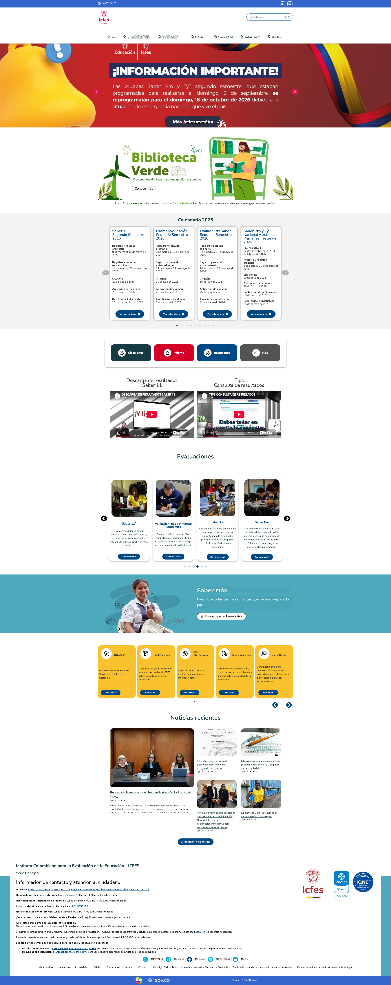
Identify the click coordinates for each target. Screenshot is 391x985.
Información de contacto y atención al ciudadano (68, 882)
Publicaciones (161, 655)
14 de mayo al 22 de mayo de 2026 (129, 267)
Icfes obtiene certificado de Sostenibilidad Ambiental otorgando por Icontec (212, 764)
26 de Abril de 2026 (257, 285)
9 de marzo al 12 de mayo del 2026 (173, 250)
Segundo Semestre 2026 (128, 234)
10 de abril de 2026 (254, 276)
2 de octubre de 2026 (171, 301)
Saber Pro (218, 522)
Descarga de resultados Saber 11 (152, 383)
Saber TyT (173, 522)
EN (282, 3)
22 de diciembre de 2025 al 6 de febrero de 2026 (260, 251)
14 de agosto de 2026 (258, 303)
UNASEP (119, 655)
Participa (199, 37)
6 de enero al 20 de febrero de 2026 (260, 264)
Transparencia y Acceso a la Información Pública (139, 37)
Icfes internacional (200, 654)
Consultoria (279, 655)
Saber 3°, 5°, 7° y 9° (262, 522)
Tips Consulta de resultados (239, 383)
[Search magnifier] (289, 17)
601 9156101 (80, 906)
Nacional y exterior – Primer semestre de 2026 (260, 236)
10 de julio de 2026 (123, 280)
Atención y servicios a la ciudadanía (171, 37)
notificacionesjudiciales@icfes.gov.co (74, 948)
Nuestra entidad (225, 37)
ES (289, 3)
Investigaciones (241, 655)
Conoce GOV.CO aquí (244, 980)
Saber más (212, 590)
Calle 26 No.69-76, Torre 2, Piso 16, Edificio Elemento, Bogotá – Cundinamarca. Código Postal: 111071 (88, 889)
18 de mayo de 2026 (260, 294)
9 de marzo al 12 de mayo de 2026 (129, 250)
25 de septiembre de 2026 (127, 301)
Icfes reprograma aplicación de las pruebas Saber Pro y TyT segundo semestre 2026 (260, 764)
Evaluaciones (251, 37)
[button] (170, 37)
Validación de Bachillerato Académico (129, 525)
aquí (87, 917)
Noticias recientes (195, 718)
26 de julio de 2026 (126, 291)
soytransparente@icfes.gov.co (71, 952)
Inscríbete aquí (194, 110)
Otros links (276, 37)
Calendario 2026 (195, 220)
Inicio (113, 37)
